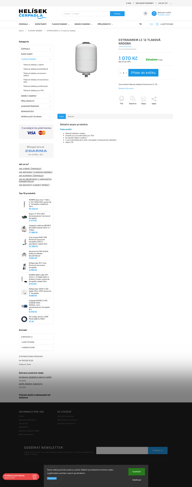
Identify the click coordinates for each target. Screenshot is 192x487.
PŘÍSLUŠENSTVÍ (27, 101)
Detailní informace (126, 88)
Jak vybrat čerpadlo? (30, 168)
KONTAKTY (23, 427)
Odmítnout (136, 480)
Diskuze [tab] (71, 116)
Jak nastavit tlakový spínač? (34, 185)
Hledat (117, 14)
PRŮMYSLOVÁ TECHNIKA (31, 116)
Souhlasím (137, 471)
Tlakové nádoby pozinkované (35, 86)
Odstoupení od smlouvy (67, 420)
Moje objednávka (26, 434)
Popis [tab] (61, 116)
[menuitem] (25, 24)
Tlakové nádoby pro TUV (33, 90)
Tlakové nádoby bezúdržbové (35, 69)
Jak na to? (163, 3)
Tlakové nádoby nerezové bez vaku (35, 80)
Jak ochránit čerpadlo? (31, 175)
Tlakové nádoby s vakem (33, 64)
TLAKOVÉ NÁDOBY (28, 59)
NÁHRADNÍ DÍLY (27, 111)
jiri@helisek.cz (27, 337)
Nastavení (52, 478)
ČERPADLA (25, 49)
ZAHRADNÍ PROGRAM (30, 106)
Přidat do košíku (143, 72)
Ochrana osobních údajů (29, 431)
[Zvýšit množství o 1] (126, 73)
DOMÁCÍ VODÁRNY (28, 96)
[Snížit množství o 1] (120, 73)
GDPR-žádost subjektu (30, 384)
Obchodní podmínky (145, 3)
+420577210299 (27, 342)
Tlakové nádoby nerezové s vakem (34, 74)
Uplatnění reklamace (66, 423)
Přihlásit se (158, 450)
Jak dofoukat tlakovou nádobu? (36, 172)
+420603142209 (28, 347)
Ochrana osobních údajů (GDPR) (35, 377)
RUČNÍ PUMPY (27, 54)
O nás (128, 3)
